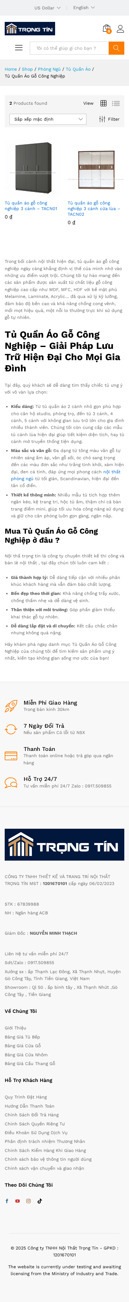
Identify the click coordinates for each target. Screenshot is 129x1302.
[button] (18, 192)
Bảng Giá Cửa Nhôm (26, 1054)
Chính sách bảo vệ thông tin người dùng (48, 1159)
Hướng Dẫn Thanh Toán (29, 1105)
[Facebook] (7, 1201)
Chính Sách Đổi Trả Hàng (32, 1114)
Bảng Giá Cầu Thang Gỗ (30, 1063)
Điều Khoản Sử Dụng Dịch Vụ (36, 1132)
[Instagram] (28, 1201)
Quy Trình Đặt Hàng (26, 1096)
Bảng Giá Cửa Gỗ (23, 1045)
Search (116, 48)
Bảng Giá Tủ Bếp (22, 1036)
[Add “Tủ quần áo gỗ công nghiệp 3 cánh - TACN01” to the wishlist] (46, 192)
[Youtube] (17, 1201)
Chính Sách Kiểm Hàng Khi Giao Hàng (45, 1150)
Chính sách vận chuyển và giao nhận (44, 1168)
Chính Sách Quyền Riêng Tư (35, 1123)
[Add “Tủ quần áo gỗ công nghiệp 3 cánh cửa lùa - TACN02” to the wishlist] (109, 192)
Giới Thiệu (15, 1027)
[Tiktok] (39, 1201)
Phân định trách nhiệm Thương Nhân (45, 1141)
